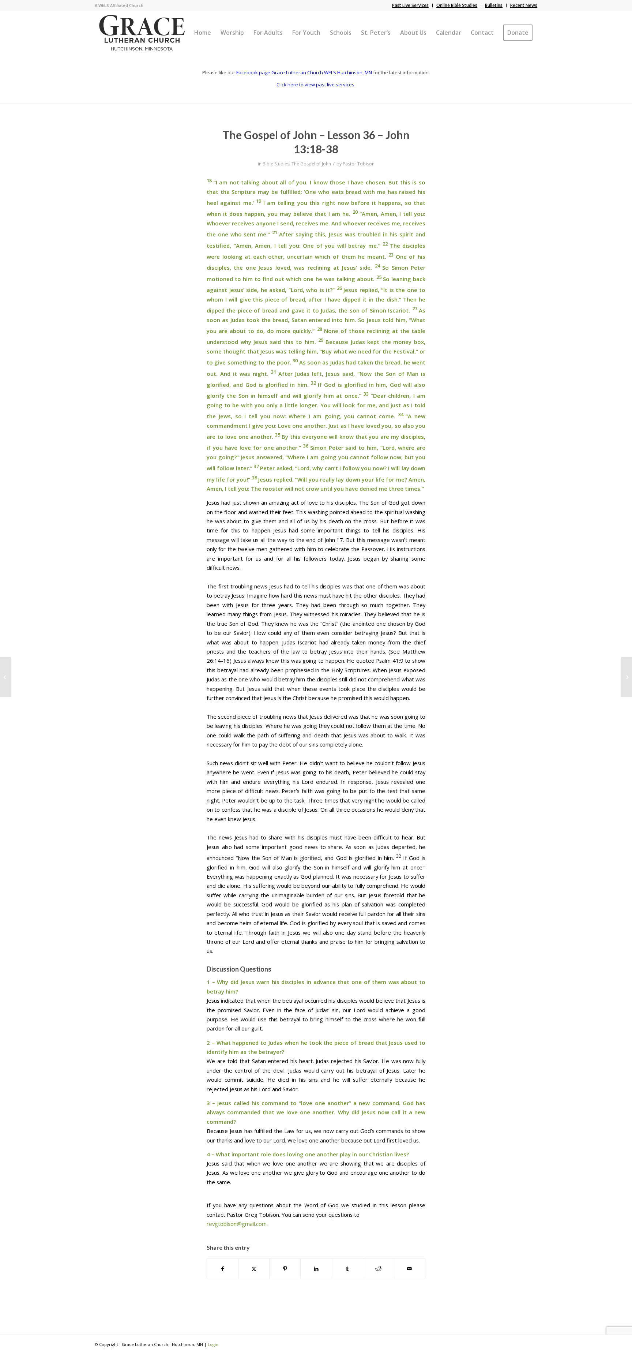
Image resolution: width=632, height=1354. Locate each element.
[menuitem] (410, 5)
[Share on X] (253, 1268)
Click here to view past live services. (316, 84)
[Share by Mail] (409, 1268)
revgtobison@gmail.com (237, 1223)
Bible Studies (276, 164)
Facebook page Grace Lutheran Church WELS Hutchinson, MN (304, 72)
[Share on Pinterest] (285, 1268)
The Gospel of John (311, 164)
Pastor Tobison (359, 164)
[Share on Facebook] (222, 1268)
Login (213, 1344)
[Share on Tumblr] (347, 1268)
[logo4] (142, 32)
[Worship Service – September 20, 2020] (5, 677)
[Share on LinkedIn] (316, 1268)
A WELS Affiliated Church (119, 5)
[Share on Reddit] (378, 1268)
